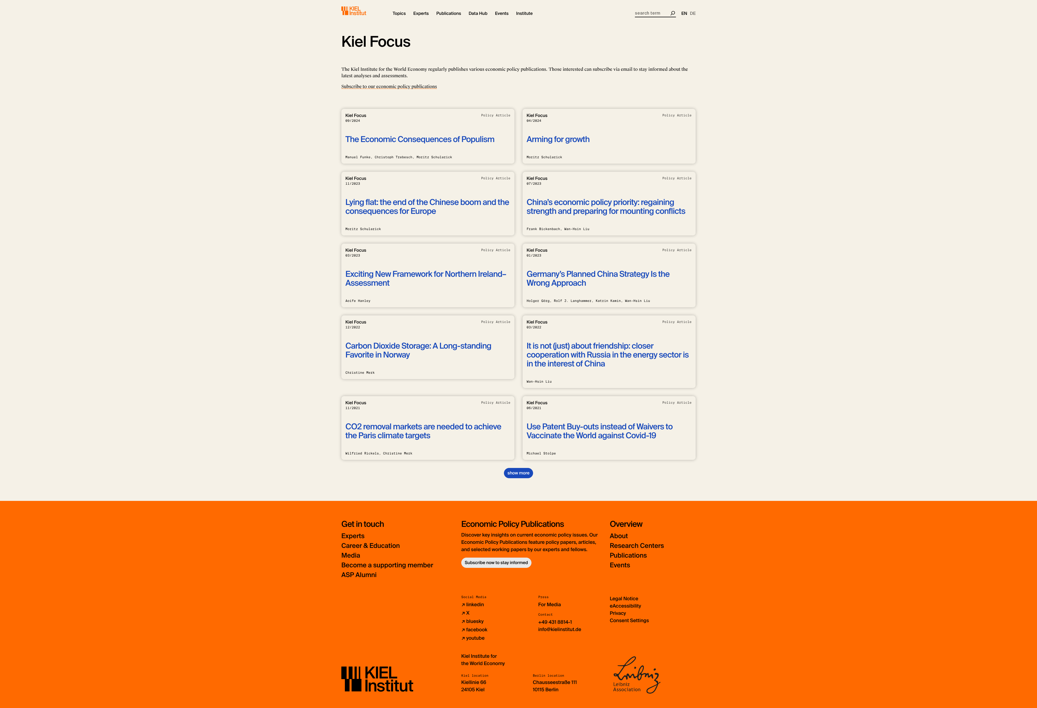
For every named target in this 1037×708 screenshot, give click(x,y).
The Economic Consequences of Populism (419, 139)
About (619, 536)
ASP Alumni (359, 575)
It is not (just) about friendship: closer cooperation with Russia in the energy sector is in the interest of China (608, 355)
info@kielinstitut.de (559, 629)
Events (620, 565)
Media (350, 555)
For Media (549, 604)
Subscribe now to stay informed (496, 562)
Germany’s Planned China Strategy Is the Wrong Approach (598, 278)
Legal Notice (624, 598)
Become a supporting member (387, 565)
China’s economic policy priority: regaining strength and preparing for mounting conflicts (606, 207)
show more (518, 473)
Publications (628, 555)
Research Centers (637, 546)
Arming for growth (558, 139)
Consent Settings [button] (629, 620)
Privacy (618, 613)
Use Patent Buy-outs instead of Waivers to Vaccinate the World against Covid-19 (600, 431)
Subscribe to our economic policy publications (389, 86)
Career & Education (370, 546)
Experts (353, 536)
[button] (399, 13)
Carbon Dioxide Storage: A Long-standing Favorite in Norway (418, 350)
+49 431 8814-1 (555, 622)
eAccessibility (625, 606)
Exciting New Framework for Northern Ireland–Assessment (425, 278)
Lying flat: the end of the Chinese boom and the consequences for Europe (427, 207)
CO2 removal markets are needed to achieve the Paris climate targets (423, 431)
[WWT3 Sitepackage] (361, 10)
